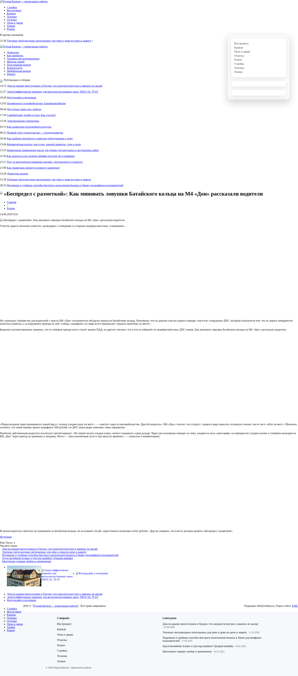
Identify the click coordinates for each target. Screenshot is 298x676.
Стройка (12, 7)
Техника (12, 16)
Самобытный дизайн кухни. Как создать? (31, 115)
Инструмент (14, 10)
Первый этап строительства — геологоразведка (35, 132)
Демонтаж (13, 52)
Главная (11, 202)
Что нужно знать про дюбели (24, 109)
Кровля (11, 13)
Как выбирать (15, 55)
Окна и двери (15, 22)
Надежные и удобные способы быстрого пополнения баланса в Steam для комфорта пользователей (65, 185)
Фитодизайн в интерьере (21, 97)
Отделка (12, 19)
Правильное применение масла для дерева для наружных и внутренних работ (53, 150)
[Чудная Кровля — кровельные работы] (24, 1)
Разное (11, 29)
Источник (6, 536)
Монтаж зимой (15, 61)
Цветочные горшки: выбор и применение (26, 561)
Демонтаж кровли (17, 173)
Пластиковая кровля (19, 64)
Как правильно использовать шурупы (29, 126)
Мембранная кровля (19, 71)
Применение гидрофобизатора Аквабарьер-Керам (36, 103)
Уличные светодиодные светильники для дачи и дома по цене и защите (49, 40)
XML (295, 605)
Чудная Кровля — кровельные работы (55, 605)
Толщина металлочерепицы (23, 58)
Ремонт (11, 74)
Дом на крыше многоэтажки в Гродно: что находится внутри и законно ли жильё (54, 85)
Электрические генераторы (23, 120)
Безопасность (15, 67)
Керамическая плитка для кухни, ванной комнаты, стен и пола (44, 144)
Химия (11, 25)
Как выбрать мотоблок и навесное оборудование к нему (40, 138)
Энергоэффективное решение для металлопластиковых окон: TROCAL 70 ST (52, 91)
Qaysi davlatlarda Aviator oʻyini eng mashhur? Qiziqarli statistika (37, 558)
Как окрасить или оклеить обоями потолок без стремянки (41, 156)
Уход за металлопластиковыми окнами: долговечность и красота (45, 161)
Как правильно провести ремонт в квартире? (33, 167)
